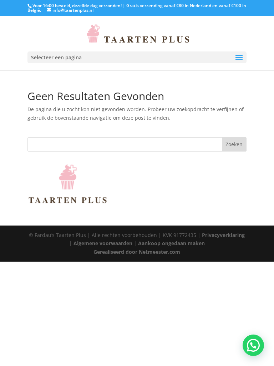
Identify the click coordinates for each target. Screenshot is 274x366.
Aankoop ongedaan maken (171, 243)
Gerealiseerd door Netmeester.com (136, 251)
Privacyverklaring (223, 235)
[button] (253, 345)
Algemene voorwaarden (102, 243)
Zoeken (234, 144)
